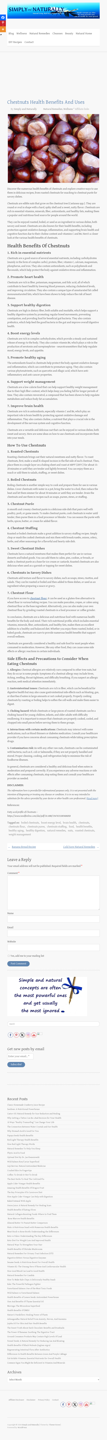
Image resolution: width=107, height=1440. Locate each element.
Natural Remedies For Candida (20, 1275)
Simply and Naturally (25, 109)
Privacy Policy (44, 1400)
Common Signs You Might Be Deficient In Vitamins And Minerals (36, 1363)
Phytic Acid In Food (16, 1153)
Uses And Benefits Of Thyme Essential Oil (25, 1301)
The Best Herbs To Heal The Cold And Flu (25, 1179)
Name (10, 913)
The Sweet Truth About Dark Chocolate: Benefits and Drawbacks (35, 1328)
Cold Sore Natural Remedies (81, 847)
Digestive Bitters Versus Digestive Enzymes (26, 1258)
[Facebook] (3, 17)
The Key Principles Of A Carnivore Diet (24, 1192)
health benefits (84, 826)
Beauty (69, 33)
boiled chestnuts (30, 822)
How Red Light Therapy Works (21, 1144)
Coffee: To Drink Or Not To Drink (22, 1175)
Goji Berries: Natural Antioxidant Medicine (26, 1166)
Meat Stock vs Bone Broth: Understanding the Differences (33, 1231)
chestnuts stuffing (57, 826)
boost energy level (51, 822)
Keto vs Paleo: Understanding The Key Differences (29, 1236)
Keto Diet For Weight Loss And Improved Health (29, 1240)
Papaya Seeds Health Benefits (20, 1135)
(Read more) (92, 798)
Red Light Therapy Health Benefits (22, 1140)
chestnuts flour (17, 826)
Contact (29, 42)
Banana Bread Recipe (22, 847)
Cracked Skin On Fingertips (19, 1170)
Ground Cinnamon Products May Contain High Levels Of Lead (34, 1336)
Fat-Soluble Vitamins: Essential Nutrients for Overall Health (34, 1358)
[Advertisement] (53, 71)
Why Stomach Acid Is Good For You (23, 1131)
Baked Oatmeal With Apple (19, 1201)
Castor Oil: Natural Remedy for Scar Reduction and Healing (33, 1114)
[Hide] (1, 35)
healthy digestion (35, 830)
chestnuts (84, 822)
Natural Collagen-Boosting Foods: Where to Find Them (32, 1214)
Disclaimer (31, 1400)
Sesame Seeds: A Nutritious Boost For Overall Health (30, 1262)
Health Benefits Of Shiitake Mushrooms (24, 1249)
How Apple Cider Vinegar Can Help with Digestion (30, 1197)
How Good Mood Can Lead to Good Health (25, 1271)
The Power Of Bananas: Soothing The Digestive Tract (31, 1332)
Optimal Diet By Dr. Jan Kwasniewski (23, 1157)
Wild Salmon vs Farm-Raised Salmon (23, 1293)
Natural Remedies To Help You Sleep (23, 1148)
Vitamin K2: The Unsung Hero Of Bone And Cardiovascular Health (36, 1266)
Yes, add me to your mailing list (27, 955)
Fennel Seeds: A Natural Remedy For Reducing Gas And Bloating (35, 1341)
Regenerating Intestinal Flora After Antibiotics (28, 1350)
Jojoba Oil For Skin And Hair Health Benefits (27, 1323)
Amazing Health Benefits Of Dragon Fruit (25, 1188)
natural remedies (56, 830)
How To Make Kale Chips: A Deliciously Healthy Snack (31, 1280)
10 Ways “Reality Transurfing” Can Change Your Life (30, 1122)
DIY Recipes (15, 42)
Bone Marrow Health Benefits (20, 1218)
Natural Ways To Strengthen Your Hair (24, 1245)
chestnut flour (38, 598)
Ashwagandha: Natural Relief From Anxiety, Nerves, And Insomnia (36, 1319)
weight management (20, 834)
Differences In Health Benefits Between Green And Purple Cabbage (37, 1354)
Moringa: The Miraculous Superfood (23, 1306)
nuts (70, 830)
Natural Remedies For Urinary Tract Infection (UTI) (30, 1253)
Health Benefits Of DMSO (18, 1310)
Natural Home (84, 33)
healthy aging (16, 830)
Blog (11, 33)
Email (10, 927)
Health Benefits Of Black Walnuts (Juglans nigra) (28, 1345)
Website (11, 941)
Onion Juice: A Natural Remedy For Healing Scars (29, 1205)
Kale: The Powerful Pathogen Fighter (24, 1284)
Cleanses (57, 33)
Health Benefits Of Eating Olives (21, 1210)
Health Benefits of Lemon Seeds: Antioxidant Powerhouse (33, 1297)
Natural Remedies (39, 33)
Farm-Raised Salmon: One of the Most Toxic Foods (29, 1288)
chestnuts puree (36, 826)
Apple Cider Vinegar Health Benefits (23, 1183)
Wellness (21, 33)
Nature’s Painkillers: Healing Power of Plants (27, 1315)
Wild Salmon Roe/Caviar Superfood (23, 1162)
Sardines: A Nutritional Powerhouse (23, 1109)
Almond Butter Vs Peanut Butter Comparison (27, 1223)
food (71, 826)
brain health (69, 822)
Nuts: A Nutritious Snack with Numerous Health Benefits (32, 1227)
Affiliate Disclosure (16, 1400)
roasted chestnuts (84, 830)
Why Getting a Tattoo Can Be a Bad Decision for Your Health (34, 1118)
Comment (13, 873)
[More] (3, 29)
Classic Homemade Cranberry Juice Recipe (26, 1105)
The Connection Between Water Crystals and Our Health (32, 1127)
